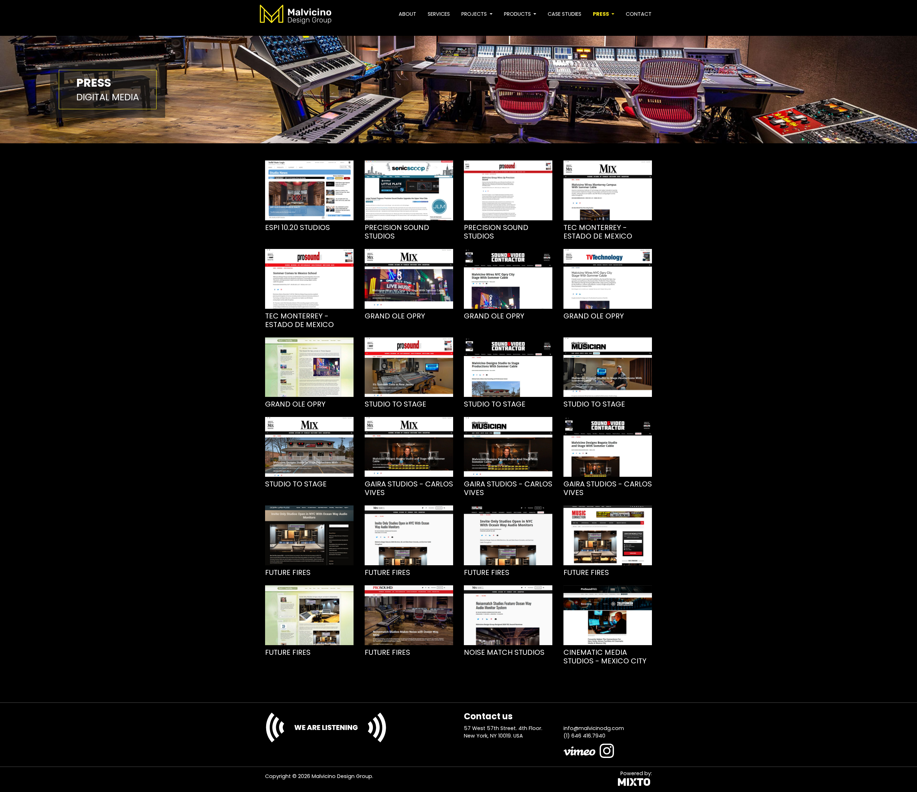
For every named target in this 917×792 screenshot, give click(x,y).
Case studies (564, 14)
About (407, 14)
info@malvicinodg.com (593, 728)
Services (439, 14)
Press (601, 14)
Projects (474, 14)
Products (518, 14)
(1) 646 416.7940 (584, 735)
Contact (639, 14)
